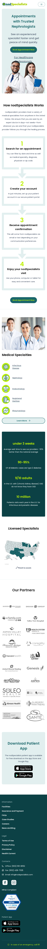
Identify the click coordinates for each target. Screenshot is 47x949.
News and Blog (8, 828)
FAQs (4, 815)
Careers (5, 824)
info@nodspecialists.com (22, 874)
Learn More (22, 420)
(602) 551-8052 (18, 866)
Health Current (9, 853)
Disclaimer (7, 849)
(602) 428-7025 (16, 870)
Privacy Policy (8, 845)
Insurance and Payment (13, 811)
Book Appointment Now (23, 49)
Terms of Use (8, 840)
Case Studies (8, 819)
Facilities (6, 806)
